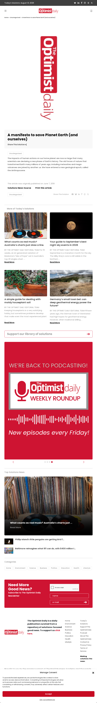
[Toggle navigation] (5, 10)
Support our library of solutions (29, 334)
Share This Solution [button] (16, 144)
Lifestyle (86, 568)
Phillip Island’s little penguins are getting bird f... (39, 539)
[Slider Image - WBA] (47, 462)
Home (6, 17)
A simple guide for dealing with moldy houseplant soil (22, 301)
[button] (93, 672)
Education (65, 568)
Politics (54, 568)
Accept (48, 694)
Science (32, 568)
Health (76, 568)
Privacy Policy (85, 645)
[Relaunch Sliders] (52, 462)
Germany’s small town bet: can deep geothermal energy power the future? (70, 302)
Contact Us (84, 642)
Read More (9, 262)
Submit (85, 602)
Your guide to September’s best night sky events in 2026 (68, 243)
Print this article (43, 187)
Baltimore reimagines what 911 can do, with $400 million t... (45, 548)
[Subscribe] (45, 462)
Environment (20, 568)
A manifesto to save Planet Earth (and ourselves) (38, 17)
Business (43, 568)
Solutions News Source (19, 187)
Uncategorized (15, 17)
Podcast (83, 633)
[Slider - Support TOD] (49, 462)
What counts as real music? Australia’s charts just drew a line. (24, 243)
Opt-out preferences (47, 700)
